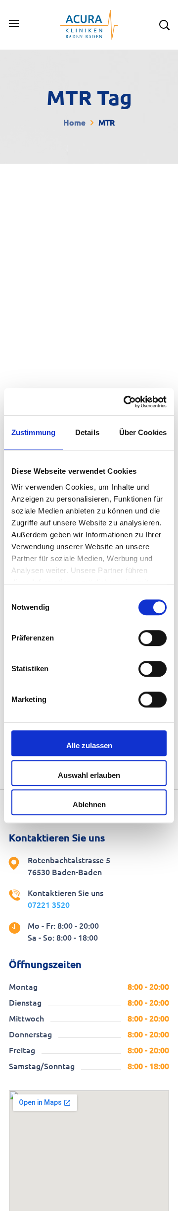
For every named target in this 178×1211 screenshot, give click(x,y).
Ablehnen (89, 804)
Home (74, 122)
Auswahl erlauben (89, 775)
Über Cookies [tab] (143, 432)
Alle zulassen (89, 745)
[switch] (152, 638)
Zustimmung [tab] (33, 432)
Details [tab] (87, 432)
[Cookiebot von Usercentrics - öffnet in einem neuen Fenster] (126, 401)
